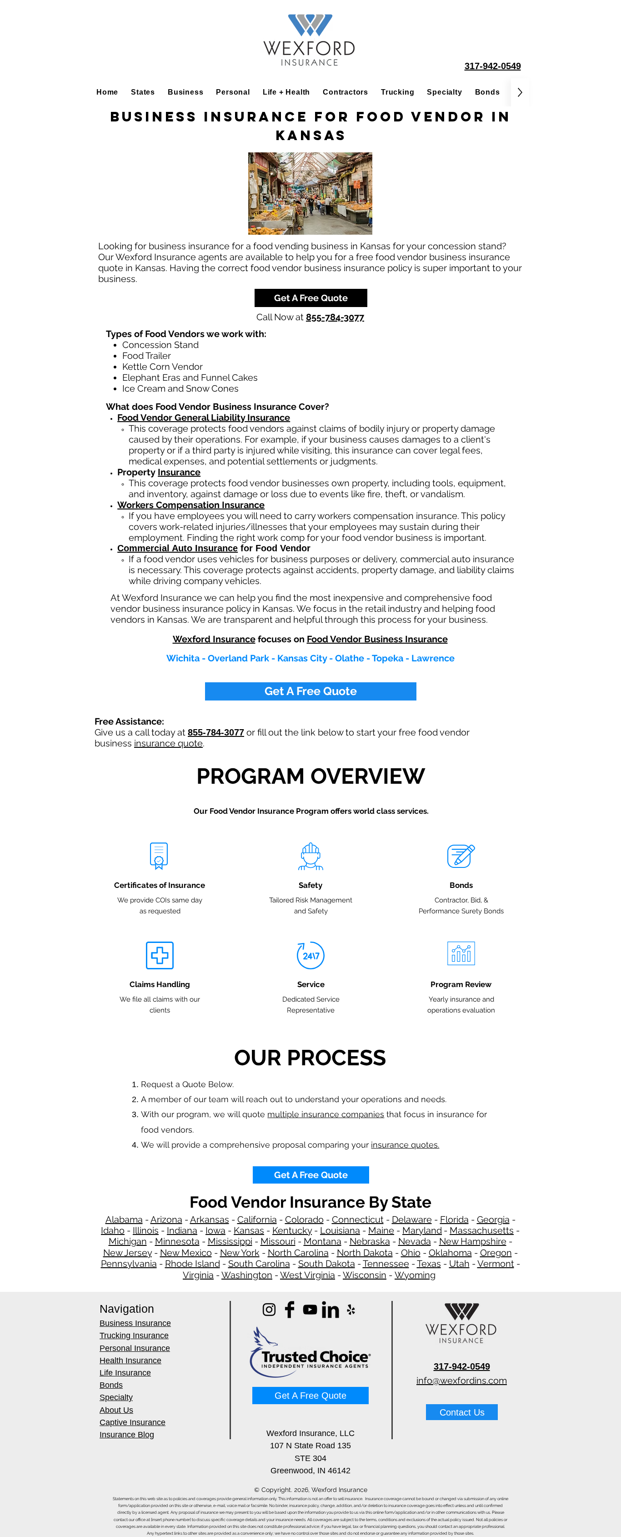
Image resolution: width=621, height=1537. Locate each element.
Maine (381, 1230)
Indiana (182, 1230)
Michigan (128, 1241)
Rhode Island (192, 1263)
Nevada (414, 1241)
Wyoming (415, 1275)
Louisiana (340, 1230)
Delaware (412, 1219)
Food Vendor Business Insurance (377, 639)
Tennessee (386, 1263)
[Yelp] (351, 1309)
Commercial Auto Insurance (177, 548)
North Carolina (298, 1252)
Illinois (146, 1230)
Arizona (166, 1219)
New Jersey (127, 1252)
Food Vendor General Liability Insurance (203, 417)
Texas (429, 1263)
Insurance (179, 472)
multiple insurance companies (325, 1114)
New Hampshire (472, 1241)
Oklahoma (450, 1252)
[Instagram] (269, 1309)
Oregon (496, 1252)
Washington (246, 1275)
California (257, 1219)
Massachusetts (482, 1230)
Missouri (277, 1241)
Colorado (304, 1219)
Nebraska (370, 1241)
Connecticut (358, 1219)
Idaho (113, 1230)
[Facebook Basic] (289, 1309)
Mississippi (230, 1241)
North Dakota (365, 1252)
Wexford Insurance (214, 639)
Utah (459, 1263)
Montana (322, 1241)
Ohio (411, 1252)
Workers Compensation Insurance (191, 504)
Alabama (124, 1219)
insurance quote (168, 743)
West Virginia (307, 1275)
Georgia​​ (493, 1219)
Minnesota (177, 1241)
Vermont (495, 1263)
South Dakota (326, 1263)
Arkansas (209, 1219)
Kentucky (292, 1230)
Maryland (422, 1230)
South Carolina (259, 1263)
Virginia (198, 1275)
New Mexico (186, 1252)
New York (240, 1252)
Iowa (215, 1230)
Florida (454, 1219)
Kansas (249, 1230)
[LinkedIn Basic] (330, 1309)
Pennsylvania (129, 1263)
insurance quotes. (405, 1144)
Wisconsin (364, 1275)
